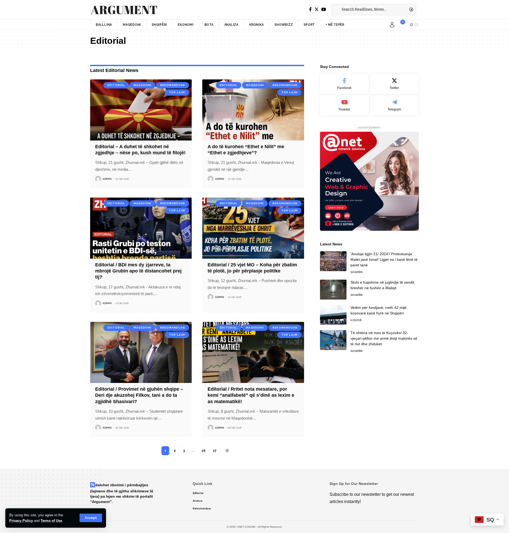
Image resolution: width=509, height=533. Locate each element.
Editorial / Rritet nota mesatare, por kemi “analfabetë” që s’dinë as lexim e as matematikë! (251, 395)
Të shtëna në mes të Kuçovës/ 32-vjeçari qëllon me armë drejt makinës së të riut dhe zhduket (383, 338)
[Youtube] (344, 105)
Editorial (116, 85)
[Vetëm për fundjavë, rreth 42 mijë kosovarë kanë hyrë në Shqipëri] (333, 315)
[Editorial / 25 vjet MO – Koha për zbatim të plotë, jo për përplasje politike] (253, 228)
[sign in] (392, 24)
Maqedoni (142, 85)
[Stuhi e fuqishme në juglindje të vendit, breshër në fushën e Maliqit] (333, 290)
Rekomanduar (172, 85)
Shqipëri (356, 272)
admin (107, 178)
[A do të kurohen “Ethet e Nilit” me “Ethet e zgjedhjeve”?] (253, 109)
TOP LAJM (177, 92)
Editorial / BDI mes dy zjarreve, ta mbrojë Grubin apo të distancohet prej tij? (138, 271)
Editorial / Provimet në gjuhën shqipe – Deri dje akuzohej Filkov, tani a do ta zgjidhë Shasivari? (139, 395)
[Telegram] (394, 105)
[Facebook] (310, 9)
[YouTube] (323, 9)
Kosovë (356, 320)
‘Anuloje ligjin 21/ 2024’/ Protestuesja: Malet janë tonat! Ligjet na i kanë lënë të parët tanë (384, 259)
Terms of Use (51, 521)
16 (203, 451)
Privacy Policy (21, 521)
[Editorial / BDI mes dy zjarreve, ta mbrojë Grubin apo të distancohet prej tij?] (141, 228)
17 (215, 451)
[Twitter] (316, 9)
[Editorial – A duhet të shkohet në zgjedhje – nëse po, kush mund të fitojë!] (141, 109)
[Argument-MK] (124, 10)
